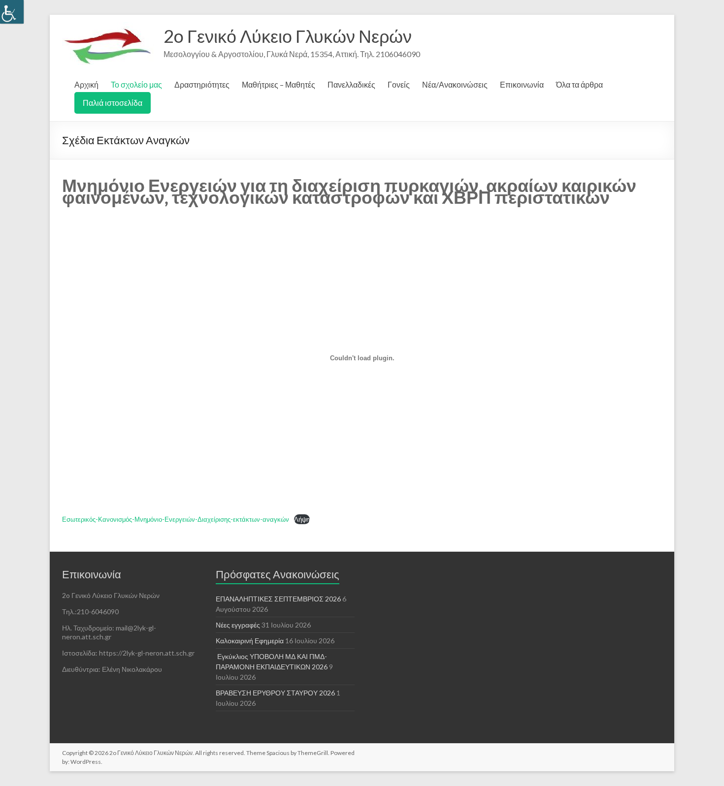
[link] (12, 12)
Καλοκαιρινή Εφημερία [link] (250, 640)
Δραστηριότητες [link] (202, 84)
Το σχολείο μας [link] (136, 84)
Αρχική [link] (86, 84)
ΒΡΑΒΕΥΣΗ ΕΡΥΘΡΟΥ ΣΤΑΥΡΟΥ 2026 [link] (275, 693)
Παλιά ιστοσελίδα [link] (112, 102)
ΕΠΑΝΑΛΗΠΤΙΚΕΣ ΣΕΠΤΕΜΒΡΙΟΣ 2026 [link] (278, 599)
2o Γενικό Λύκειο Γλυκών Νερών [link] (288, 36)
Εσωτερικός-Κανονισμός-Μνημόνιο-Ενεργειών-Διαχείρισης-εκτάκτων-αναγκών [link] (175, 519)
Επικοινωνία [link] (522, 84)
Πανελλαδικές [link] (351, 84)
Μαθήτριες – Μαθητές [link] (278, 84)
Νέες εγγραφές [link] (238, 625)
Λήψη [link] (302, 519)
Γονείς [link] (399, 84)
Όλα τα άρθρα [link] (579, 84)
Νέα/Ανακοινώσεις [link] (455, 84)
